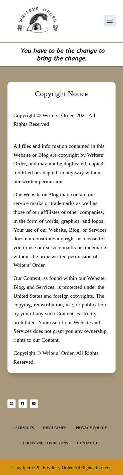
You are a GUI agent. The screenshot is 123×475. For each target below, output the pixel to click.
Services (25, 428)
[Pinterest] (11, 403)
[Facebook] (23, 403)
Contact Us (89, 443)
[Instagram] (34, 403)
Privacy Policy (91, 428)
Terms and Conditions (45, 443)
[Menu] (110, 20)
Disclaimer (55, 428)
